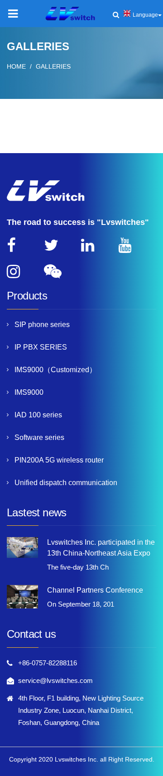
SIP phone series (42, 324)
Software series (39, 437)
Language (145, 15)
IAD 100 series (38, 415)
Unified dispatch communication (65, 482)
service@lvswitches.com (55, 680)
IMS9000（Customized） (55, 370)
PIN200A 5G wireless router (59, 460)
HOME (16, 66)
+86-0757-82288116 (47, 663)
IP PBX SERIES (40, 347)
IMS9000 (28, 392)
